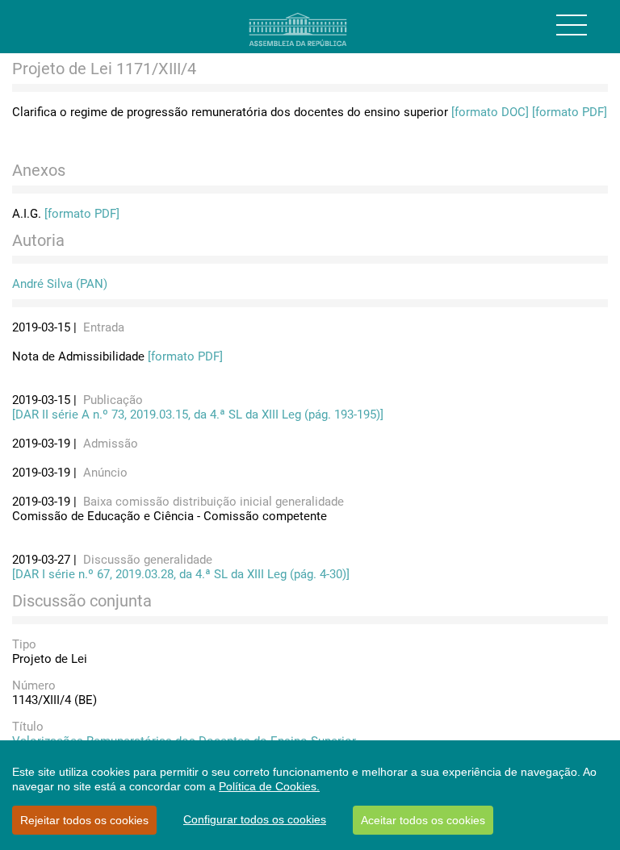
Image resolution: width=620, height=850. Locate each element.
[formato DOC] (490, 112)
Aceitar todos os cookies (423, 820)
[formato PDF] (569, 112)
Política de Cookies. (269, 786)
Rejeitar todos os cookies (84, 820)
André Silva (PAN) (59, 284)
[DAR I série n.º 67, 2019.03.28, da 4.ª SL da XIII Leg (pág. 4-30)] (181, 574)
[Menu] (571, 25)
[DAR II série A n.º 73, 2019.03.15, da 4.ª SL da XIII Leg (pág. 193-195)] (197, 414)
